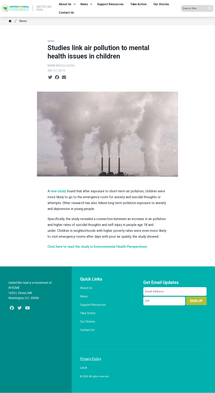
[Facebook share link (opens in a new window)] (57, 77)
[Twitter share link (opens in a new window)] (50, 77)
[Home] (10, 21)
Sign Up (196, 301)
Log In (83, 367)
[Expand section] (74, 4)
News (84, 4)
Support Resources (110, 4)
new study (58, 191)
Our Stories (161, 4)
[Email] (64, 77)
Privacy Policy (90, 359)
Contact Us (66, 12)
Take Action (138, 4)
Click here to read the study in (98, 247)
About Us (65, 4)
